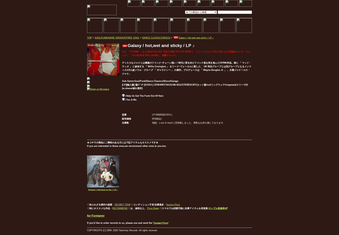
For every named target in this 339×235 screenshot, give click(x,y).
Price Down (153, 208)
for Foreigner (96, 215)
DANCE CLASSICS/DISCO (156, 37)
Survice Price (173, 204)
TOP (89, 37)
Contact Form (160, 223)
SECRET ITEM (122, 204)
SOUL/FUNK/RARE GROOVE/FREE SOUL (117, 37)
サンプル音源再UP (218, 208)
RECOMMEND (119, 208)
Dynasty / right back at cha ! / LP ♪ (103, 190)
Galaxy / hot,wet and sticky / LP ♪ (196, 37)
